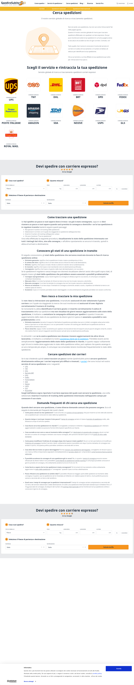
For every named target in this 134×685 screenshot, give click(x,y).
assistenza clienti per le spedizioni (74, 339)
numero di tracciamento (74, 413)
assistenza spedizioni (92, 426)
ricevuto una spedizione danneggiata (77, 450)
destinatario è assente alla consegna (86, 432)
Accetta (118, 668)
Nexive (27, 384)
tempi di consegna (67, 419)
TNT (26, 369)
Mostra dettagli (29, 681)
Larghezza (83, 185)
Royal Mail (28, 391)
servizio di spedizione (94, 419)
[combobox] (26, 202)
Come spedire (39, 3)
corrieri (84, 361)
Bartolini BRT (29, 373)
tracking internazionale (71, 487)
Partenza (8, 199)
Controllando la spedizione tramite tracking (71, 461)
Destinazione (51, 199)
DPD (26, 375)
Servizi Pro (99, 3)
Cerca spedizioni (72, 3)
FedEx (27, 377)
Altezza (99, 185)
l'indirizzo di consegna (32, 443)
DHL (26, 371)
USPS (27, 386)
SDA (26, 382)
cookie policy (97, 673)
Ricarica (90, 3)
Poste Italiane (29, 380)
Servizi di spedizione (54, 3)
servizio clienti (73, 452)
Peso (48, 185)
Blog (81, 3)
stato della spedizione (42, 469)
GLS (26, 388)
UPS (26, 367)
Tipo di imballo (9, 185)
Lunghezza (66, 185)
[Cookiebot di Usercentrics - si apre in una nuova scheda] (12, 681)
